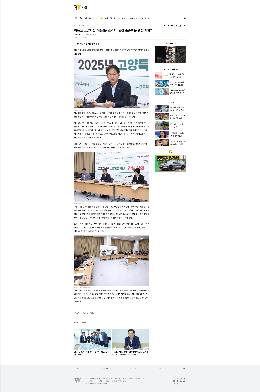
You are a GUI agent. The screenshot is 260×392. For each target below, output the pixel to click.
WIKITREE (77, 369)
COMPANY (105, 369)
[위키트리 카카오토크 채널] (177, 381)
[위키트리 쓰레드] (184, 379)
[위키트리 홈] (77, 9)
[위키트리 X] (177, 379)
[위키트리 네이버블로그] (181, 381)
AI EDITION (134, 18)
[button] (164, 25)
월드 (115, 18)
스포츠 (96, 18)
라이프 (90, 18)
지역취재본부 (144, 18)
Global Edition (123, 18)
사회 (101, 18)
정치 (106, 18)
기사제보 (77, 322)
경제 (80, 18)
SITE (159, 369)
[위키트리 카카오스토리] (174, 381)
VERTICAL (133, 369)
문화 (110, 18)
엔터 (85, 18)
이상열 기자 (77, 34)
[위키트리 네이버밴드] (174, 383)
